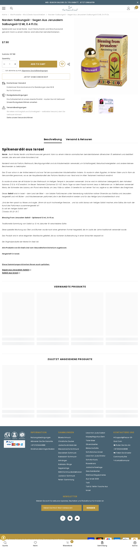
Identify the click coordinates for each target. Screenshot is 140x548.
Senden (91, 508)
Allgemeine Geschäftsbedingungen (35, 71)
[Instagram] (70, 518)
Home (4, 14)
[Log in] (128, 8)
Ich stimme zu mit (13, 70)
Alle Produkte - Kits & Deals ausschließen (27, 14)
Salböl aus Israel (10, 273)
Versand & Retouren (79, 139)
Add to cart (38, 64)
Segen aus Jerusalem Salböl (15, 270)
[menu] (3, 8)
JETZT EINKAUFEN (87, 2)
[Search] (11, 8)
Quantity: (6, 58)
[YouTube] (77, 518)
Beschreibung (53, 139)
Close (138, 3)
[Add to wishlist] (62, 64)
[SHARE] (67, 64)
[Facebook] (62, 518)
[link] (18, 339)
